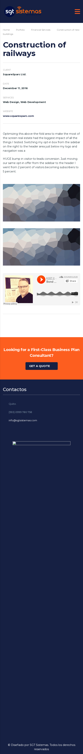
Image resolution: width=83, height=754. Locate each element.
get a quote (39, 366)
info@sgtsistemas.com (23, 420)
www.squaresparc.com (18, 115)
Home (6, 29)
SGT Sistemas (39, 745)
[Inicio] (22, 11)
